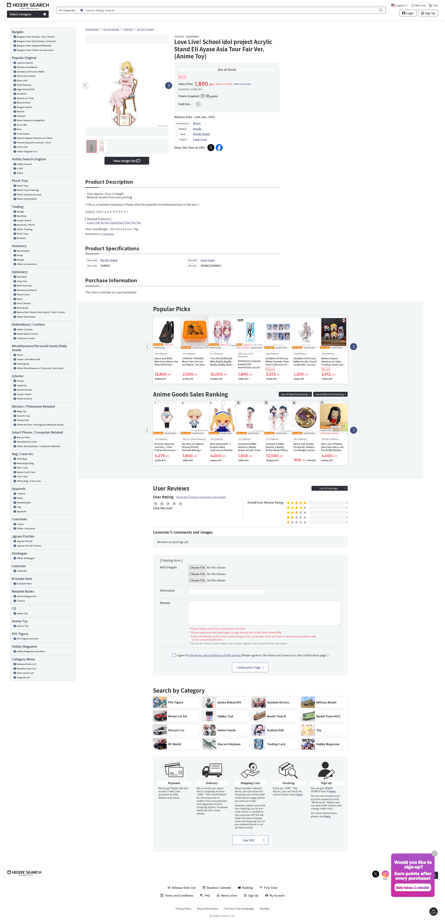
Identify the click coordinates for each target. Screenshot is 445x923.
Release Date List (26, 664)
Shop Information (207, 908)
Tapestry (22, 385)
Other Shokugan (26, 558)
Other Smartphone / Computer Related (38, 446)
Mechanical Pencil (27, 290)
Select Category (20, 14)
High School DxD (26, 89)
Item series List (25, 672)
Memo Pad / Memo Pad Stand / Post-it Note (41, 312)
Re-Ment (21, 238)
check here (203, 810)
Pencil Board (24, 303)
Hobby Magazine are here (31, 651)
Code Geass (23, 133)
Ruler (19, 299)
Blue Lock (22, 80)
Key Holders (23, 250)
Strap (20, 255)
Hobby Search (24, 164)
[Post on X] (210, 147)
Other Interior (24, 398)
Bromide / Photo (26, 224)
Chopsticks (23, 420)
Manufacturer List (26, 668)
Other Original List (27, 151)
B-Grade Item (24, 583)
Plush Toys (23, 185)
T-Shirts (21, 493)
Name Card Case (26, 472)
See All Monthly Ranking (329, 394)
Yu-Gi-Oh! (22, 124)
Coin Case (22, 476)
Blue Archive (23, 102)
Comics (21, 600)
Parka (20, 498)
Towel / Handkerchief (28, 359)
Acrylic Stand (24, 220)
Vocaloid (21, 93)
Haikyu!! (21, 116)
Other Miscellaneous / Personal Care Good (40, 368)
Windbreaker (24, 502)
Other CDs (22, 613)
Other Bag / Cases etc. (29, 481)
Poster (20, 380)
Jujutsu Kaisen (25, 62)
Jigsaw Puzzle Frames (29, 545)
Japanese (108, 234)
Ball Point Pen (24, 285)
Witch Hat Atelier (26, 76)
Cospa (20, 524)
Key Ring (21, 215)
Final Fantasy (24, 84)
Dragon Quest (24, 107)
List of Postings (328, 488)
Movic (197, 123)
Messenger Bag (25, 463)
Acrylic (197, 129)
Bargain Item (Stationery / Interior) (36, 41)
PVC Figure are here (27, 638)
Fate (19, 129)
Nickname (167, 590)
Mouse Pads (23, 437)
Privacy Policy (183, 908)
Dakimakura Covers (27, 333)
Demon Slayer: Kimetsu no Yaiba (34, 138)
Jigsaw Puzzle (24, 541)
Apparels (21, 511)
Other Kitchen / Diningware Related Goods (40, 424)
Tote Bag (22, 458)
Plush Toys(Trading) (28, 190)
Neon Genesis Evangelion (31, 120)
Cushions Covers (26, 338)
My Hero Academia (27, 67)
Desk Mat (22, 276)
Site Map (264, 908)
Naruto (20, 111)
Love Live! (22, 146)
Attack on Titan (25, 98)
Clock (20, 355)
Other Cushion (25, 329)
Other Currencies (242, 84)
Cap (19, 506)
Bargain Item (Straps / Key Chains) (36, 36)
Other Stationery (26, 316)
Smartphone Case (27, 441)
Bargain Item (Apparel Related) (34, 45)
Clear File (22, 281)
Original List (23, 677)
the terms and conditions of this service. (215, 655)
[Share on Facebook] (219, 147)
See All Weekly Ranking (294, 394)
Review (165, 602)
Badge (20, 211)
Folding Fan (23, 363)
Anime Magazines (26, 596)
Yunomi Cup (23, 415)
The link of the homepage (239, 908)
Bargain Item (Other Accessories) (35, 50)
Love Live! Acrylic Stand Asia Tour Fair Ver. (114, 222)
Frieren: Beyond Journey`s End (34, 142)
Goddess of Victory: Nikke (31, 71)
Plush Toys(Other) (27, 198)
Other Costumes (26, 528)
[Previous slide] (85, 85)
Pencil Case (23, 294)
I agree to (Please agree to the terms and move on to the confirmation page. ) (252, 655)
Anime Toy (22, 626)
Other (20, 173)
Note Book (22, 307)
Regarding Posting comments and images (201, 497)
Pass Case (22, 467)
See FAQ (248, 840)
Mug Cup (21, 411)
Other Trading (24, 229)
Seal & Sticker (24, 389)
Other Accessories (27, 264)
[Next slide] (168, 85)
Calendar (22, 570)
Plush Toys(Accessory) (29, 194)
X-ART (20, 168)
